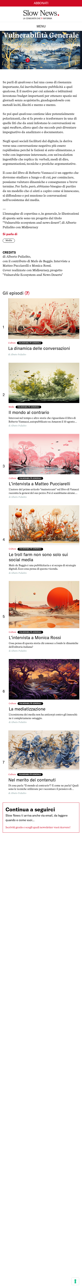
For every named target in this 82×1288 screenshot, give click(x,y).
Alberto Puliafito (18, 354)
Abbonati (41, 3)
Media (9, 240)
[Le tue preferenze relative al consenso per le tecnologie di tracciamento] (75, 1281)
